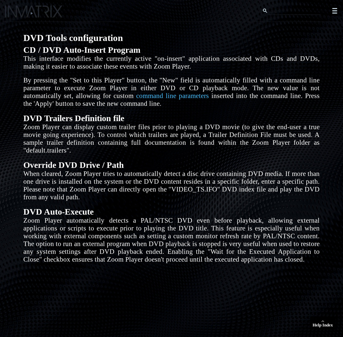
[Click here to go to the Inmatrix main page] (14, 13)
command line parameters (172, 96)
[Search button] (265, 11)
